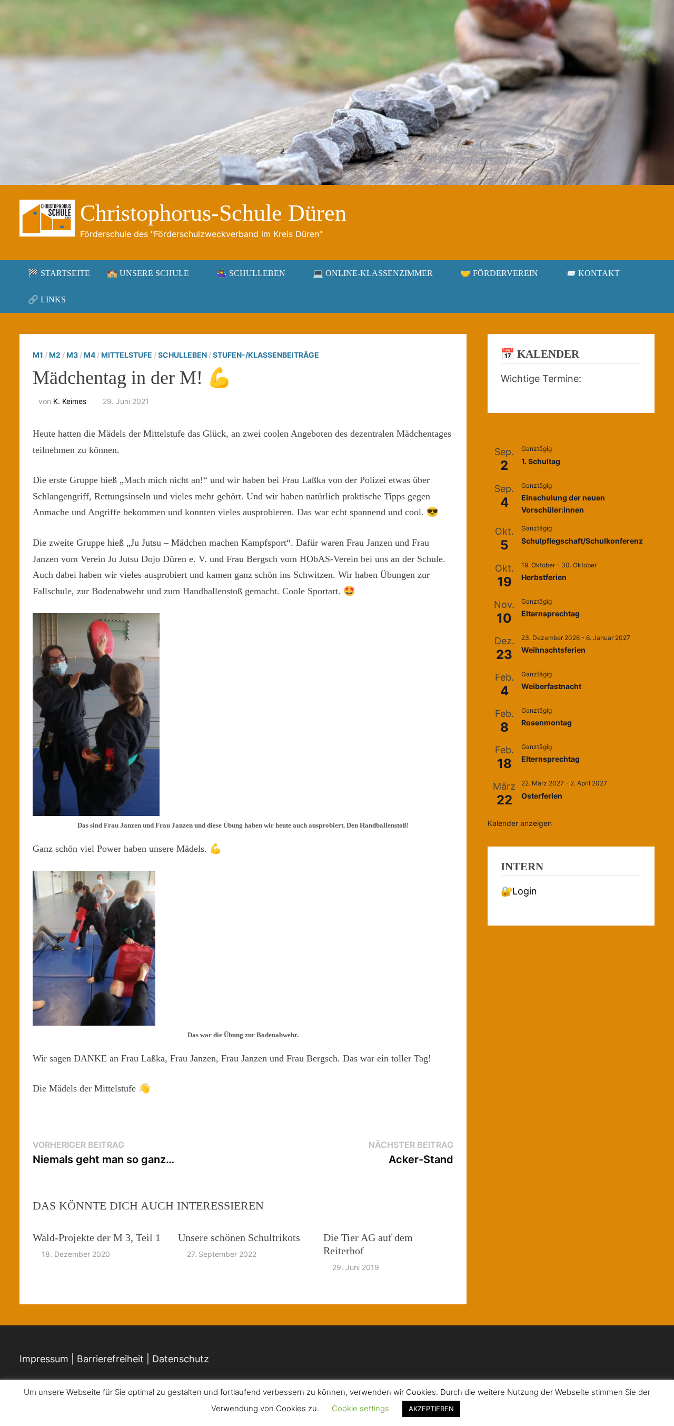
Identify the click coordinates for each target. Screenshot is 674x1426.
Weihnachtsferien (553, 649)
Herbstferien (544, 577)
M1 (38, 354)
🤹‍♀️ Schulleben (250, 273)
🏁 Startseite (59, 273)
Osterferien (541, 795)
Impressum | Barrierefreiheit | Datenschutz (114, 1358)
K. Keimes (69, 401)
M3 (72, 354)
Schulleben (182, 354)
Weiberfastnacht (551, 686)
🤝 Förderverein (499, 273)
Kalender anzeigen (520, 823)
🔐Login (519, 891)
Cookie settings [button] (360, 1408)
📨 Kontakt (593, 273)
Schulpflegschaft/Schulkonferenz (582, 540)
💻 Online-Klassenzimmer (373, 273)
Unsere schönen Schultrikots (239, 1237)
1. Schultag (540, 461)
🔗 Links (47, 299)
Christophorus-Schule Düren (213, 213)
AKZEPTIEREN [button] (431, 1408)
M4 (89, 354)
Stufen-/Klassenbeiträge (266, 354)
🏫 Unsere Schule (148, 273)
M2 (55, 354)
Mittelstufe (126, 354)
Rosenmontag (546, 722)
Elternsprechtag (550, 613)
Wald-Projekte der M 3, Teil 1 (97, 1237)
